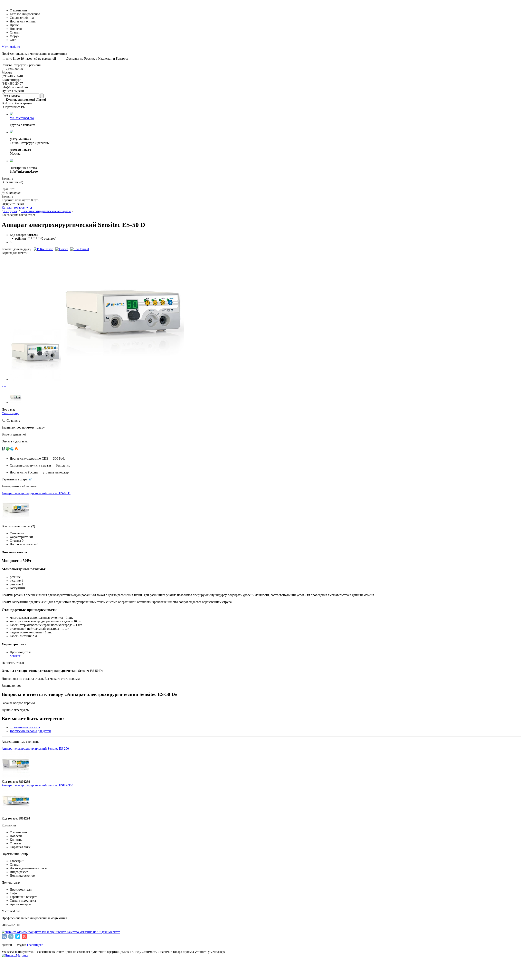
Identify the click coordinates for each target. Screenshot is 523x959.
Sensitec (15, 656)
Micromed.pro (11, 46)
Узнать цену (10, 413)
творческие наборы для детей (30, 731)
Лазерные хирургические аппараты (46, 211)
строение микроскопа (25, 727)
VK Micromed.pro (22, 118)
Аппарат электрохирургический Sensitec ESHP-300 (37, 785)
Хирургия (10, 211)
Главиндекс (35, 945)
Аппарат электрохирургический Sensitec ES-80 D (36, 493)
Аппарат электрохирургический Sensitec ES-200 (35, 748)
